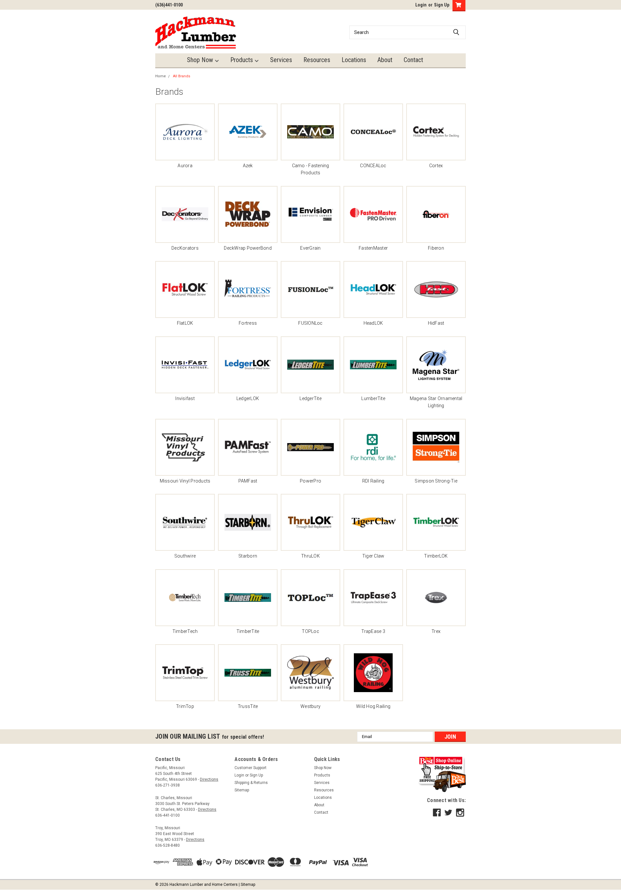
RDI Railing (373, 481)
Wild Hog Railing (373, 706)
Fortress (248, 323)
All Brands (181, 76)
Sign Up (441, 4)
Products (242, 60)
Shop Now (201, 60)
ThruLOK (310, 556)
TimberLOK (436, 556)
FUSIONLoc (310, 323)
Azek (248, 165)
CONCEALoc (373, 165)
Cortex (436, 165)
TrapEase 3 (373, 631)
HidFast (436, 323)
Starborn (247, 556)
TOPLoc (310, 631)
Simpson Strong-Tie (436, 481)
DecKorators (185, 248)
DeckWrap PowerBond (248, 248)
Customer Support (250, 768)
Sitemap (241, 790)
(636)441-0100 (169, 4)
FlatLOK (185, 323)
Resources (316, 60)
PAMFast (247, 481)
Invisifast (185, 398)
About (384, 60)
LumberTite (373, 398)
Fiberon (436, 248)
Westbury (310, 706)
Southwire (185, 556)
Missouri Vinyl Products (185, 481)
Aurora (185, 165)
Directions (209, 779)
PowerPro (310, 481)
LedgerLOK (247, 398)
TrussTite (248, 706)
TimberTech (185, 631)
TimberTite (247, 631)
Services (281, 60)
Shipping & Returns (251, 782)
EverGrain (310, 248)
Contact (413, 60)
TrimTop (185, 706)
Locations (354, 60)
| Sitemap (247, 884)
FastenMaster (373, 248)
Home (160, 76)
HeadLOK (373, 323)
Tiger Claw (373, 556)
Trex (436, 631)
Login (421, 4)
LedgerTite (310, 398)
